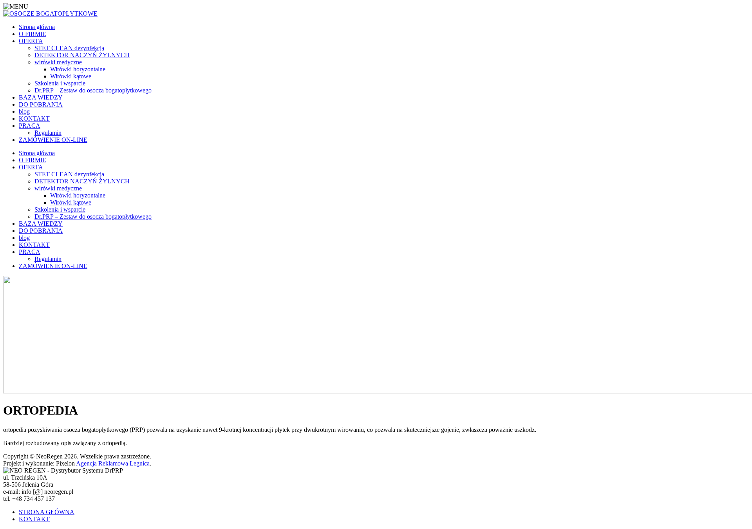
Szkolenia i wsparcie (59, 83)
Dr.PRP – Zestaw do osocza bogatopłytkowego (93, 90)
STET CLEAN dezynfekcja (69, 48)
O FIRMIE (32, 34)
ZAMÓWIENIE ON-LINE (53, 139)
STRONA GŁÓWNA (46, 512)
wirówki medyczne (58, 62)
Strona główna (37, 27)
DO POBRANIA (41, 104)
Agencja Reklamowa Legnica (113, 463)
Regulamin (47, 132)
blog (24, 111)
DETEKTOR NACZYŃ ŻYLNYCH (82, 55)
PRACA (29, 125)
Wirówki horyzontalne (77, 69)
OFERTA (31, 41)
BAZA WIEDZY (41, 97)
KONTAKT (34, 118)
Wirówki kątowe (70, 76)
